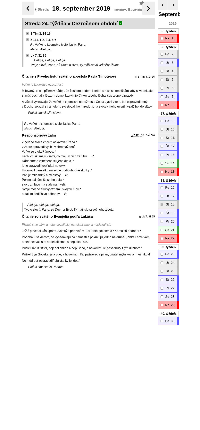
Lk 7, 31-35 (38, 55)
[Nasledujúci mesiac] (173, 5)
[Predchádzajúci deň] (28, 8)
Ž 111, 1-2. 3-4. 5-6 (43, 40)
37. (168, 113)
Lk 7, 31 (146, 216)
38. (168, 180)
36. (168, 47)
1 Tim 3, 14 (144, 76)
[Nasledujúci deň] (148, 8)
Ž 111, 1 (137, 135)
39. (168, 247)
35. (168, 31)
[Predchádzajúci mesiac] (163, 5)
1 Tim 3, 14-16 (40, 33)
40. (168, 313)
